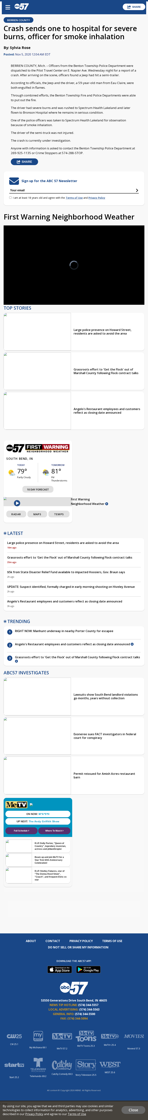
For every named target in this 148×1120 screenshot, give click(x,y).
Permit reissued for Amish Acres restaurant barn (104, 775)
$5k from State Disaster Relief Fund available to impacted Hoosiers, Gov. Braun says (66, 572)
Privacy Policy (96, 197)
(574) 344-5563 (89, 1009)
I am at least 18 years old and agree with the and (59, 197)
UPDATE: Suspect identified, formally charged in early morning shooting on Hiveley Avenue (71, 587)
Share (136, 6)
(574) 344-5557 (88, 1005)
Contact (52, 941)
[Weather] (37, 451)
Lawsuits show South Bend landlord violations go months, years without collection (106, 696)
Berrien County (18, 20)
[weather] (11, 472)
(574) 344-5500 (85, 1014)
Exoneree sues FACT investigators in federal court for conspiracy (105, 736)
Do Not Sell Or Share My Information (78, 947)
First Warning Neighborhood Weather (88, 501)
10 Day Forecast (38, 489)
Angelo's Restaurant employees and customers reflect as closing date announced (107, 411)
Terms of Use (74, 197)
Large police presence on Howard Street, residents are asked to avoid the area (102, 331)
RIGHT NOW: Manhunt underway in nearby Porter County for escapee (64, 631)
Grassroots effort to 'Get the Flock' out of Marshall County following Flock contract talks (106, 371)
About (31, 941)
